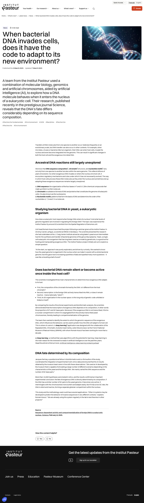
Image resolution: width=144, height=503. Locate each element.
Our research (42, 8)
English (138, 3)
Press (20, 476)
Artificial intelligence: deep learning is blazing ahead (79, 343)
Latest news (23, 16)
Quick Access (118, 3)
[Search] (93, 8)
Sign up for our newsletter (88, 460)
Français (132, 3)
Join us (9, 476)
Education (34, 476)
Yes (41, 439)
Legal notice (17, 495)
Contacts (7, 495)
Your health (27, 8)
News (31, 16)
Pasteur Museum (53, 476)
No (50, 439)
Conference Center (78, 476)
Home (4, 16)
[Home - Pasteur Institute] (10, 7)
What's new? (69, 8)
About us (55, 8)
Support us (83, 8)
